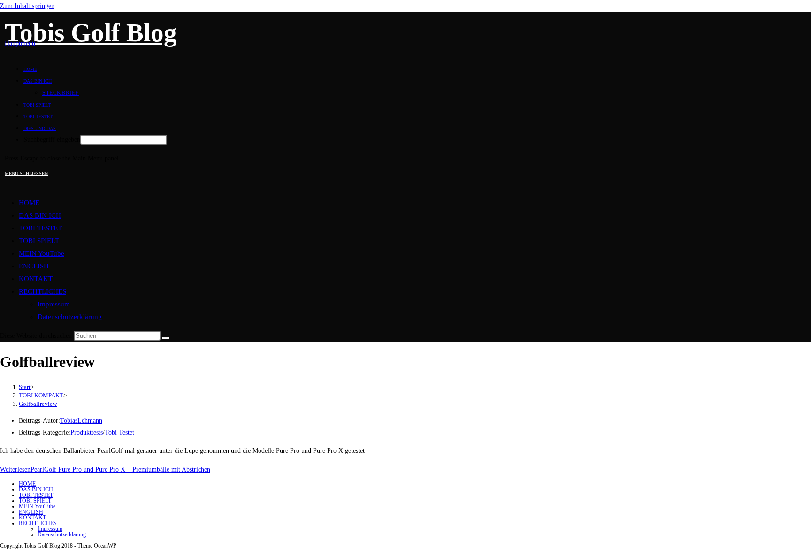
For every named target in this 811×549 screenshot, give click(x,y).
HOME (29, 202)
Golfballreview (38, 403)
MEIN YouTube (41, 253)
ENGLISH (34, 266)
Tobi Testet (119, 432)
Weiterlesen (105, 469)
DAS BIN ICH (40, 215)
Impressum (54, 304)
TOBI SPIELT (39, 240)
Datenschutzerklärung (70, 316)
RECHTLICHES (42, 291)
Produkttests (86, 432)
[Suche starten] (165, 338)
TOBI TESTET (40, 228)
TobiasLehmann (81, 420)
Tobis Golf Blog (91, 32)
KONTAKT (36, 278)
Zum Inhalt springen (27, 5)
